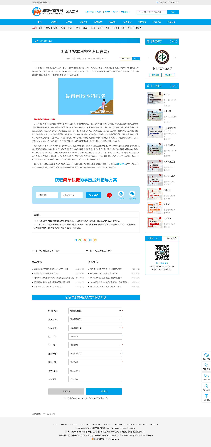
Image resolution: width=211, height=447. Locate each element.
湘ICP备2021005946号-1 (143, 436)
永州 (100, 28)
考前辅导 (124, 12)
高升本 (115, 12)
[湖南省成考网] (55, 15)
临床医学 (167, 204)
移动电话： (53, 362)
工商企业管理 (169, 176)
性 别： (52, 345)
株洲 (70, 28)
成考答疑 (127, 22)
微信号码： (53, 371)
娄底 (115, 28)
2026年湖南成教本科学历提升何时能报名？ (106, 287)
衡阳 (63, 28)
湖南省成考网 (49, 414)
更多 (173, 41)
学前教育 (167, 219)
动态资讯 (83, 22)
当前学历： (53, 354)
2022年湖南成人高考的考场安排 (46, 273)
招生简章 (113, 22)
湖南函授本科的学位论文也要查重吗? (104, 273)
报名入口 (154, 424)
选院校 (54, 22)
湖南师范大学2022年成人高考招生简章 (48, 287)
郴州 (78, 28)
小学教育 (167, 190)
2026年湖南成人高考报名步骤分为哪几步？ (106, 278)
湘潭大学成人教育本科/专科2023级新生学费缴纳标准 (54, 278)
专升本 (99, 12)
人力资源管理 (169, 162)
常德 (55, 28)
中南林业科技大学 (162, 68)
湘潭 (85, 28)
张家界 (138, 28)
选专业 (69, 22)
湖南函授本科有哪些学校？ (49, 251)
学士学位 (157, 22)
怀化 (122, 28)
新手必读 (90, 12)
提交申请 (93, 195)
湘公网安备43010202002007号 (107, 439)
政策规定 (142, 22)
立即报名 (168, 75)
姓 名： (52, 337)
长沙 (40, 28)
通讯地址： (53, 379)
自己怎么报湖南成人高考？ (103, 251)
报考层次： (53, 319)
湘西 (130, 28)
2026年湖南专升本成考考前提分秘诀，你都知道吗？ (109, 282)
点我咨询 (121, 199)
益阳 (108, 28)
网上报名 (171, 22)
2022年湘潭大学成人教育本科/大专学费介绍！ (51, 269)
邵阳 (93, 28)
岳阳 (48, 28)
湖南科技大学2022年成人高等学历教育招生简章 (52, 282)
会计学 (166, 94)
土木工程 (167, 111)
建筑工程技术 (169, 145)
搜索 (173, 12)
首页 (40, 22)
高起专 (107, 12)
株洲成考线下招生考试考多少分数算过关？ (106, 269)
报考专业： (53, 328)
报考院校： (53, 311)
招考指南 (98, 22)
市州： (35, 28)
